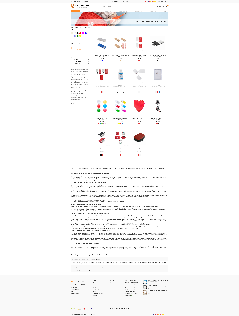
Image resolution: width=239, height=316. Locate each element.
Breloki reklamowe (107, 11)
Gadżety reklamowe (75, 27)
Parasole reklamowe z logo (131, 285)
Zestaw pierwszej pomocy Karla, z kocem (120, 150)
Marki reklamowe (97, 284)
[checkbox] (72, 33)
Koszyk (110, 282)
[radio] (80, 54)
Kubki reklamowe (153, 11)
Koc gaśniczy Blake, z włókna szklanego (102, 87)
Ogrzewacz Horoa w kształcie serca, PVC (139, 119)
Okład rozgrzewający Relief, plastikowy (102, 119)
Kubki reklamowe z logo (130, 284)
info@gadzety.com (75, 289)
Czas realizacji (96, 295)
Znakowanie (95, 285)
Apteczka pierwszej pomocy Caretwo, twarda (157, 119)
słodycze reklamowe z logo (80, 84)
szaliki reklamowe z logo (76, 85)
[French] (149, 1)
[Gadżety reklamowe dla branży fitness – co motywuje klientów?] (145, 282)
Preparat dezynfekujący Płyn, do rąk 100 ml (120, 87)
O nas (159, 1)
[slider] (71, 49)
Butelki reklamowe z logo (130, 289)
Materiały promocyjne (98, 297)
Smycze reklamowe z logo (130, 287)
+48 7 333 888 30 (78, 1)
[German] (150, 1)
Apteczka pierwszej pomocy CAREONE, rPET (101, 150)
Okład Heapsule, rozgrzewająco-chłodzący (120, 119)
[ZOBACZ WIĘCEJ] (101, 43)
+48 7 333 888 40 (85, 1)
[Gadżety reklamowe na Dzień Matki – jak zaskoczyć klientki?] (145, 292)
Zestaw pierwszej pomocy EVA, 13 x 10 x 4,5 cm (139, 150)
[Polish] (152, 1)
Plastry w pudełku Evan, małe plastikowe (102, 56)
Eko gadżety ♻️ (128, 295)
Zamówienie (112, 284)
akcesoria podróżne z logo (82, 247)
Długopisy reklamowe (92, 11)
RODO (94, 291)
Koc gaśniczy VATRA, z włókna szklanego (139, 56)
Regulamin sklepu (97, 289)
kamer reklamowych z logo (96, 247)
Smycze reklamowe (123, 11)
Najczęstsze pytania (75, 293)
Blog (162, 1)
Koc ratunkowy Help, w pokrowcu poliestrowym (158, 56)
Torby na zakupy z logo (130, 291)
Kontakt (166, 1)
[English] (147, 1)
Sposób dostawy (96, 287)
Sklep (165, 11)
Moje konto (111, 280)
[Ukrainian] (155, 1)
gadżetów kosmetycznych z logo (78, 79)
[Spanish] (154, 1)
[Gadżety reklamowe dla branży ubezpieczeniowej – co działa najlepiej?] (145, 287)
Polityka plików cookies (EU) (99, 300)
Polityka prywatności (98, 293)
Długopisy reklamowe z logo (131, 282)
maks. (79, 43)
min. (72, 43)
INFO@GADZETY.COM (116, 1)
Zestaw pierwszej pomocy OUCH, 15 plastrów (120, 56)
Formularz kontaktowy (76, 295)
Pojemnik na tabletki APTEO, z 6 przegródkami (139, 87)
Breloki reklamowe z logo (130, 280)
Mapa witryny (96, 302)
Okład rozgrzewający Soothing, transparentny (158, 87)
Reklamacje (111, 285)
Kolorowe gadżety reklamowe (131, 293)
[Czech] (145, 1)
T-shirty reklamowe (138, 11)
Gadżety (74, 11)
